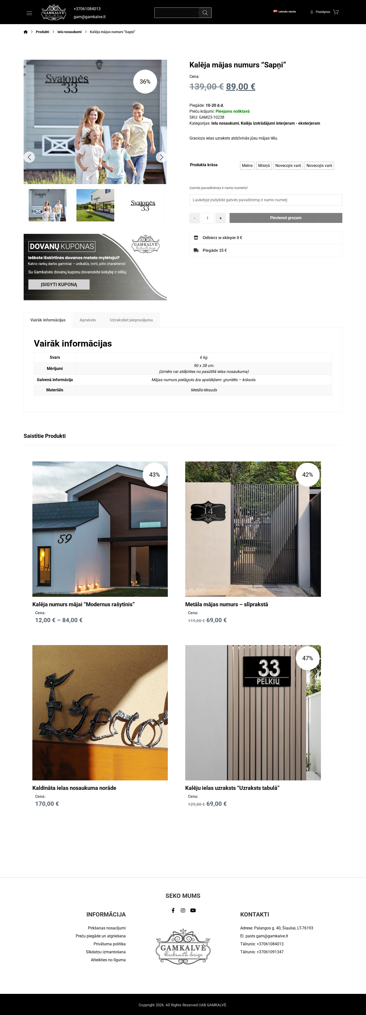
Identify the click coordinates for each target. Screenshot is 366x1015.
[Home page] (26, 32)
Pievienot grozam (286, 217)
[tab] (48, 320)
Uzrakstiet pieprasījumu (131, 320)
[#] (173, 910)
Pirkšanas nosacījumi (107, 928)
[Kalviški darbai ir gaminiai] (53, 12)
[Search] (205, 13)
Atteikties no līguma (108, 960)
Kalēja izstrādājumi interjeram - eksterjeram (280, 123)
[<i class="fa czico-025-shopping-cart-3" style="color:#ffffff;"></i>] (336, 11)
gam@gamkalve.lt (272, 936)
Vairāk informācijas (47, 320)
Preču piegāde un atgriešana (101, 936)
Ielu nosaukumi (225, 123)
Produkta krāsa (204, 164)
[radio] (247, 165)
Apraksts (88, 320)
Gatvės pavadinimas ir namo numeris (218, 188)
